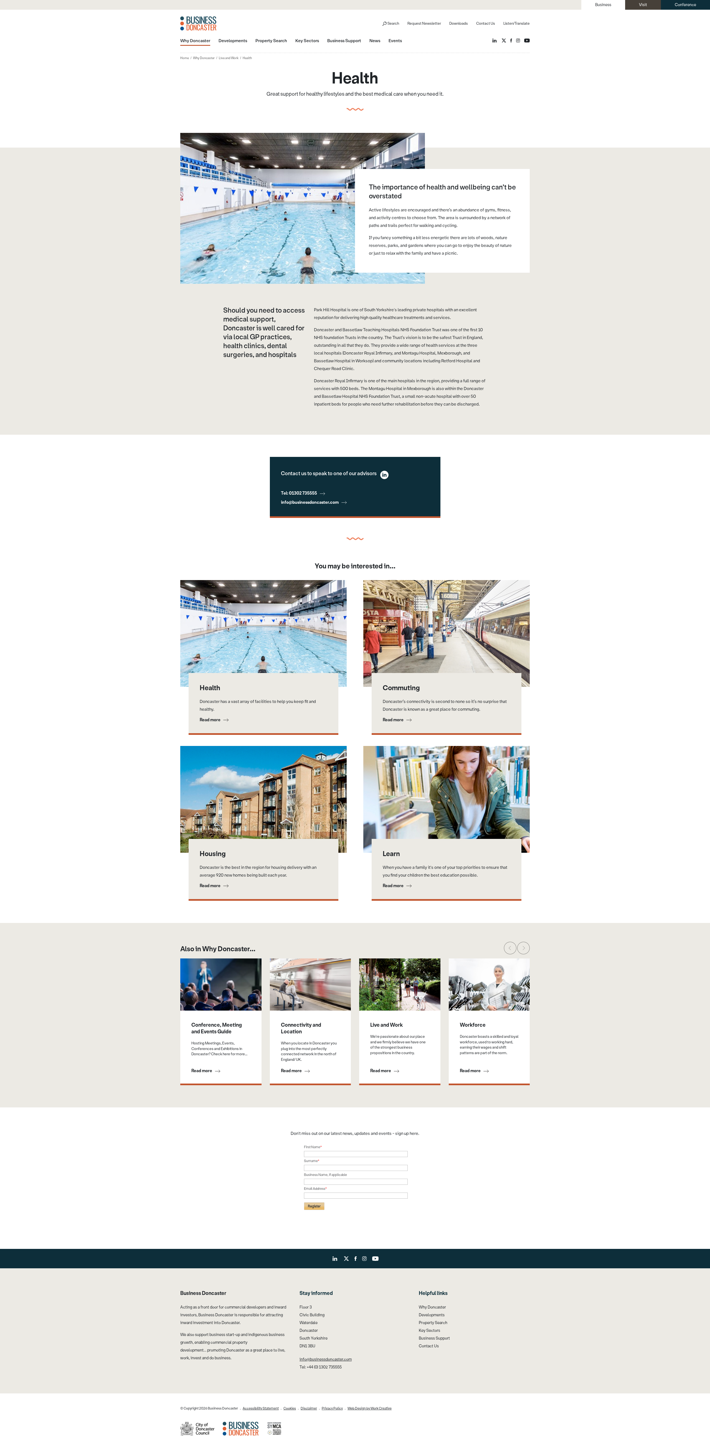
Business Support (434, 1338)
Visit (643, 4)
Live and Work (229, 58)
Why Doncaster (204, 58)
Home (184, 58)
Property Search (433, 1322)
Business (603, 4)
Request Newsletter (424, 23)
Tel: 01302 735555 (299, 493)
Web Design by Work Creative (370, 1408)
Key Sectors (429, 1330)
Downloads (458, 23)
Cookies (289, 1408)
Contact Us (485, 23)
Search (393, 23)
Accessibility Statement (261, 1408)
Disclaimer (309, 1408)
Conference (685, 4)
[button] (510, 948)
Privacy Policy (332, 1408)
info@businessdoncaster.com (310, 502)
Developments (432, 1315)
